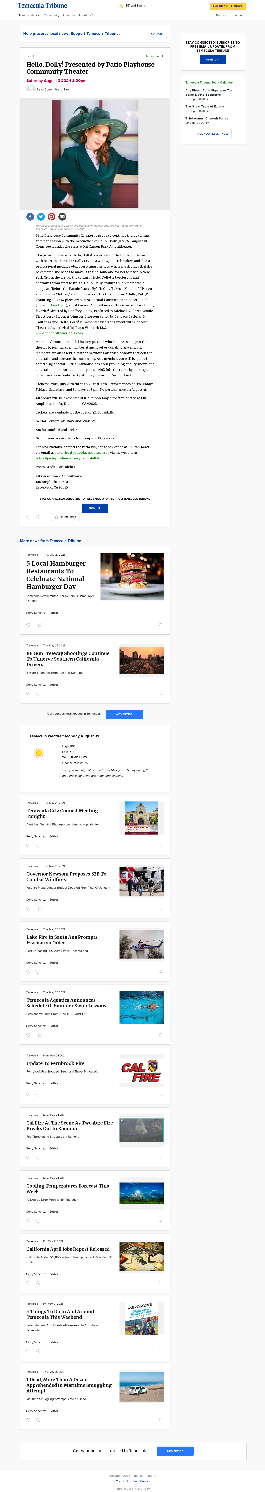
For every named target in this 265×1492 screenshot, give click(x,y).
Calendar (34, 15)
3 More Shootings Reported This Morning (54, 673)
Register (221, 15)
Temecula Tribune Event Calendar (209, 82)
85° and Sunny (135, 6)
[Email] (62, 216)
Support (157, 33)
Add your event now (212, 134)
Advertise (68, 15)
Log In (238, 15)
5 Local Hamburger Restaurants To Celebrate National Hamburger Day (56, 575)
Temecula (32, 554)
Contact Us (123, 1481)
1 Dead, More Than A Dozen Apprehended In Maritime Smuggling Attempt (69, 1385)
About (83, 15)
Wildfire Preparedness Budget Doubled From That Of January (68, 888)
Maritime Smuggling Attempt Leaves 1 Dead (56, 1399)
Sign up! (95, 508)
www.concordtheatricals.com (59, 333)
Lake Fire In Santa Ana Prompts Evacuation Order (62, 940)
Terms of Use (123, 1488)
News (21, 15)
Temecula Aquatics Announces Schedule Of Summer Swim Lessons (66, 1003)
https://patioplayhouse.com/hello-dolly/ (67, 458)
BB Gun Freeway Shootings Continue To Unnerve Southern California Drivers (67, 659)
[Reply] (39, 517)
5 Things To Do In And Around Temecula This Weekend (60, 1314)
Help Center (141, 1481)
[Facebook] (30, 216)
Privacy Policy (141, 1488)
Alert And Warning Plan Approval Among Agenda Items (64, 824)
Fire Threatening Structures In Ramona (52, 1137)
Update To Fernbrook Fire (55, 1063)
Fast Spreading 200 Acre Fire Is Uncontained (57, 951)
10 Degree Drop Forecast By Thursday (52, 1200)
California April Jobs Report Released (68, 1249)
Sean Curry (45, 89)
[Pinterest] (51, 216)
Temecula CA (155, 56)
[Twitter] (41, 216)
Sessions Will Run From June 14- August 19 (55, 1014)
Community (51, 15)
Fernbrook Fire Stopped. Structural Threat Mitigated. (62, 1071)
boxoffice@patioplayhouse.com (80, 452)
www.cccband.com (51, 305)
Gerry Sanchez (36, 613)
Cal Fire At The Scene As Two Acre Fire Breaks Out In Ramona (69, 1125)
